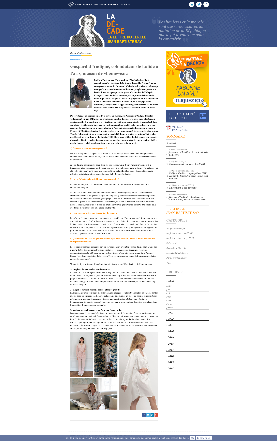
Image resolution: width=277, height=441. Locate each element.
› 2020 (170, 331)
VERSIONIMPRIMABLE (180, 128)
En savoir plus (203, 438)
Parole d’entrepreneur (176, 258)
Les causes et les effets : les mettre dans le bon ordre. (188, 153)
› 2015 (170, 362)
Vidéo (169, 263)
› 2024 (170, 281)
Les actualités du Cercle (177, 253)
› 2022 (170, 318)
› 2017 (170, 349)
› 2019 (170, 337)
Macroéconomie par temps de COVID (187, 164)
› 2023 (170, 312)
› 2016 (170, 356)
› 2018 (170, 343)
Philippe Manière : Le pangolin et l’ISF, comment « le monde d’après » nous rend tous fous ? (188, 176)
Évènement (171, 243)
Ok (192, 438)
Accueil (172, 143)
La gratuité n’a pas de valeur (182, 188)
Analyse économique (175, 228)
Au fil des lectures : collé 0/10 (179, 233)
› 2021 (170, 324)
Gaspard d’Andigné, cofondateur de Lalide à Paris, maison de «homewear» (187, 198)
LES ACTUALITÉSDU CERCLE (183, 116)
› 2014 (170, 368)
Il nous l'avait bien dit (176, 248)
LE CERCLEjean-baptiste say (182, 211)
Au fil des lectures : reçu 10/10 (180, 238)
